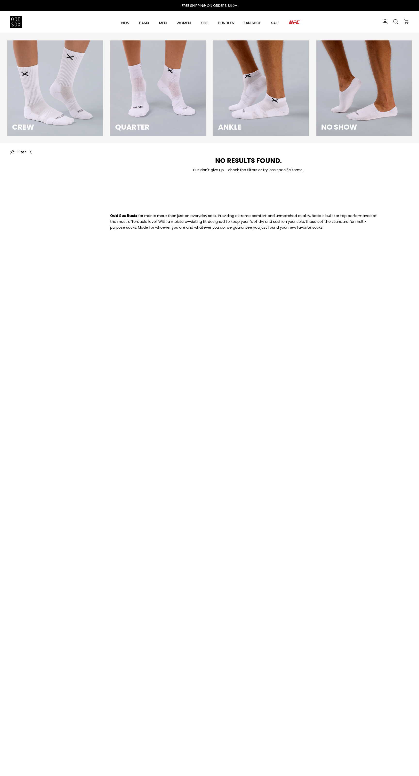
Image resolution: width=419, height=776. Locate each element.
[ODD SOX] (16, 22)
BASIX (144, 22)
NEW (125, 22)
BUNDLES (226, 22)
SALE (275, 22)
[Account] (384, 22)
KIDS (205, 22)
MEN (163, 22)
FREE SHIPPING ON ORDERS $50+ (209, 5)
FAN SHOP (252, 22)
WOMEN (184, 22)
